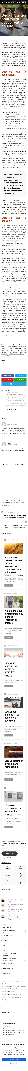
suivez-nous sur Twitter (16, 354)
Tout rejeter (14, 1067)
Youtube (6, 356)
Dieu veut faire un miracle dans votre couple (13, 763)
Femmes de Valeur (8, 948)
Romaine (3, 997)
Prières (5, 965)
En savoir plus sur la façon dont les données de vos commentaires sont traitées (12, 503)
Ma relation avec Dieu (9, 958)
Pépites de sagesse (8, 963)
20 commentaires (9, 815)
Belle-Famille (7, 927)
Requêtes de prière (16, 994)
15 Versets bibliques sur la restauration (12, 808)
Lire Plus (8, 585)
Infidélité (6, 955)
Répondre (4, 437)
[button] (26, 2)
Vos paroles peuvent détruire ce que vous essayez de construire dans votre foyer (13, 565)
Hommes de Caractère (9, 953)
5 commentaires (20, 626)
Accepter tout (14, 1059)
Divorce (5, 940)
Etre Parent (6, 943)
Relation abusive (8, 968)
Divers (5, 937)
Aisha (4, 30)
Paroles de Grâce (8, 960)
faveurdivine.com (10, 395)
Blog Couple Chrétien (14, 2)
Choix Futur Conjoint (9, 930)
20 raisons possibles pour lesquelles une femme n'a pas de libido (16, 911)
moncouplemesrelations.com (13, 394)
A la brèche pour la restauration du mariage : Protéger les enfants (13, 616)
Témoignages (7, 973)
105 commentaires (9, 676)
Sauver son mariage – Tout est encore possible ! (12, 716)
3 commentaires (20, 575)
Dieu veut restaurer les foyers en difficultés (11, 667)
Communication (7, 935)
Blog (12, 991)
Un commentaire (20, 723)
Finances (5, 950)
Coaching (6, 932)
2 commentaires (17, 30)
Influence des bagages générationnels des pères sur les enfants (16, 917)
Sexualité (6, 971)
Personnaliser (14, 1063)
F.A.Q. (4, 945)
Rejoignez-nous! (6, 889)
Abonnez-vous (10, 853)
